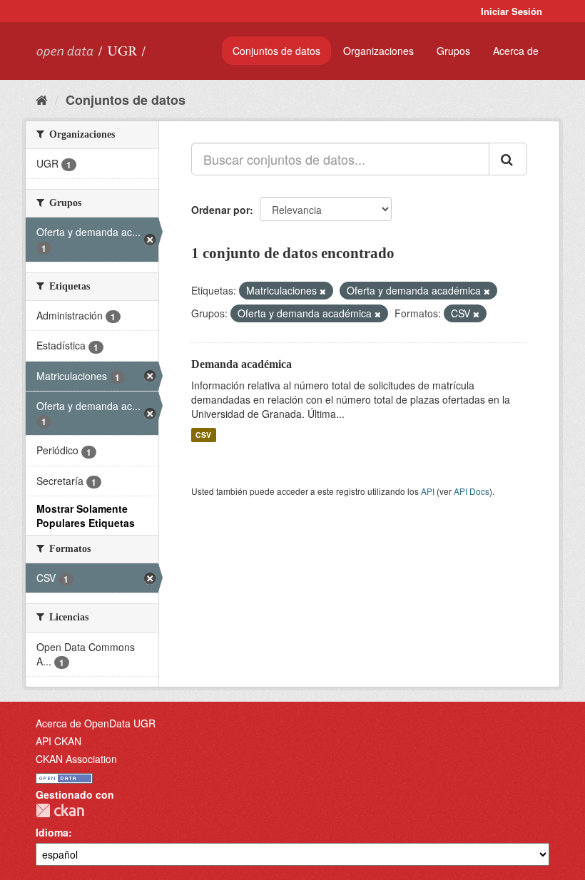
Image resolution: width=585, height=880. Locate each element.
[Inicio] (42, 99)
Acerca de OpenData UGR (96, 723)
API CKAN (58, 741)
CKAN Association (76, 759)
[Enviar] (508, 159)
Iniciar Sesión (511, 11)
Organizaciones (378, 51)
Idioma (52, 832)
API (427, 491)
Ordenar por (220, 210)
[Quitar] (323, 291)
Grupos (453, 51)
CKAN (60, 810)
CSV (203, 434)
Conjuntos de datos (276, 51)
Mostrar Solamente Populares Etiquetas (85, 515)
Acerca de (516, 51)
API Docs (471, 491)
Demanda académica (241, 364)
